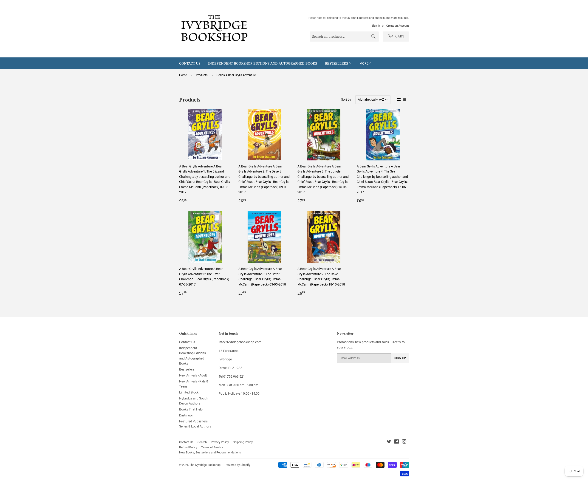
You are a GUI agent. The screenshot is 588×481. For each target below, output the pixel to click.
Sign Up (400, 358)
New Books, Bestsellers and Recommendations (210, 452)
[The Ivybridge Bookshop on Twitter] (389, 442)
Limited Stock (188, 392)
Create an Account (397, 25)
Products (202, 75)
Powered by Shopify (237, 465)
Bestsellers (337, 63)
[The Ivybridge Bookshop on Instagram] (404, 442)
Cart (399, 36)
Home (183, 75)
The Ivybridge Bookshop (204, 465)
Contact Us (189, 63)
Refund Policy (188, 447)
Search (202, 442)
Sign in (376, 25)
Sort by (346, 99)
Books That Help (191, 409)
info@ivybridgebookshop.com (240, 342)
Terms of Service (212, 447)
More (363, 63)
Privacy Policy (220, 442)
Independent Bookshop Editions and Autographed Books (262, 63)
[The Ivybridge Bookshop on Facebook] (396, 442)
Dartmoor (186, 415)
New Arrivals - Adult (193, 375)
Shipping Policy (243, 442)
